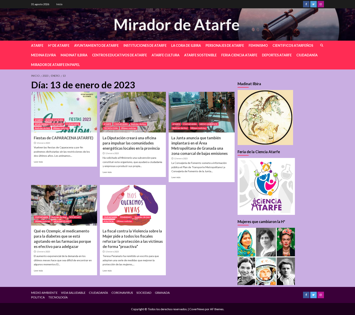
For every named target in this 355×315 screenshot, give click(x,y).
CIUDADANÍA (307, 55)
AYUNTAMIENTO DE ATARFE (96, 45)
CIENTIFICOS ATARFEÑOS (293, 45)
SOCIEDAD (75, 217)
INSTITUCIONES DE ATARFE (145, 45)
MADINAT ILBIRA (74, 55)
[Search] (322, 45)
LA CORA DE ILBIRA (186, 45)
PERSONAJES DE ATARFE (225, 45)
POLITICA (109, 221)
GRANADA (162, 292)
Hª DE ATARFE (59, 45)
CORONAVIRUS (122, 292)
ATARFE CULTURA (166, 55)
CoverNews (196, 309)
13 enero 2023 (43, 143)
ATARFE (37, 45)
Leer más (38, 161)
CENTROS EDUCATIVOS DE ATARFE (119, 55)
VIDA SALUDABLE (62, 221)
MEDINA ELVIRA (43, 55)
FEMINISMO (258, 45)
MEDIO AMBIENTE (208, 124)
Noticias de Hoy (42, 128)
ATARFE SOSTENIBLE (200, 55)
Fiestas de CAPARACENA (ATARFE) (63, 138)
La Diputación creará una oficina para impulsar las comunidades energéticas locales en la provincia (131, 143)
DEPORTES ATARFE (277, 55)
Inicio (59, 4)
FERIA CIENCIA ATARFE (239, 55)
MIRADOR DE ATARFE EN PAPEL (55, 65)
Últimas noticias (60, 128)
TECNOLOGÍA (111, 128)
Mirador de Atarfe (177, 24)
